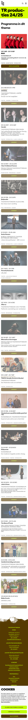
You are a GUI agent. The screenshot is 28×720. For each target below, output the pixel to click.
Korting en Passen (14, 666)
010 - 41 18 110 (14, 637)
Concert (18, 172)
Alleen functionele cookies (14, 707)
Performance (12, 172)
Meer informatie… (5, 702)
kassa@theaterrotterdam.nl (14, 639)
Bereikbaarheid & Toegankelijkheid (14, 665)
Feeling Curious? (5, 457)
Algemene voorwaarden (14, 670)
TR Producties (17, 63)
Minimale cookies (14, 711)
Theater (3, 63)
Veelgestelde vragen (14, 668)
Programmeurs (14, 680)
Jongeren (8, 100)
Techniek (14, 681)
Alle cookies (14, 716)
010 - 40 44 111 (14, 649)
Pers (14, 676)
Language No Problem (11, 276)
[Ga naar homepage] (2, 3)
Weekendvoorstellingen (19, 422)
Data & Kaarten (14, 66)
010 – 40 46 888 (14, 659)
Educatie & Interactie (14, 678)
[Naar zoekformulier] (23, 3)
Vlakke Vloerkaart (18, 139)
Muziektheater (9, 63)
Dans (2, 207)
